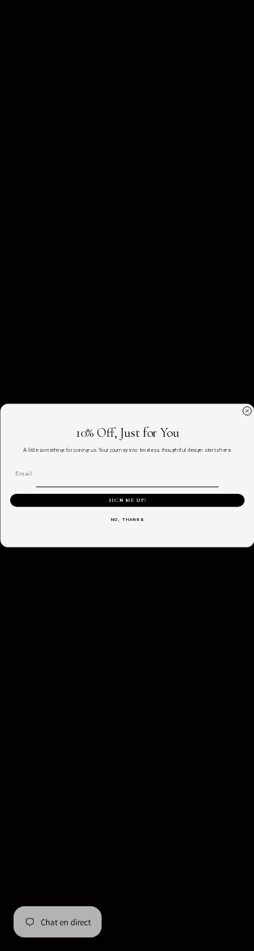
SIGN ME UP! (127, 500)
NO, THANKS (127, 520)
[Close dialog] (247, 411)
